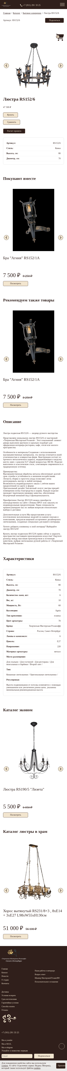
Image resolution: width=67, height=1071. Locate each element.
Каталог (5, 973)
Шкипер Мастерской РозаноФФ (47, 978)
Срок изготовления (9, 999)
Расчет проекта (14, 131)
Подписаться (44, 1056)
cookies (5, 1065)
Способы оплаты (8, 1006)
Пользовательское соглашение (46, 982)
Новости (5, 976)
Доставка (5, 992)
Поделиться (54, 20)
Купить (10, 115)
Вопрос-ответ (40, 974)
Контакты (5, 983)
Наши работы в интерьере (45, 971)
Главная (5, 969)
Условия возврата (9, 995)
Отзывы (5, 1010)
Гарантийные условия (10, 1003)
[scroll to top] (62, 1053)
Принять (61, 1065)
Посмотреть (15, 283)
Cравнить (11, 122)
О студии (5, 980)
